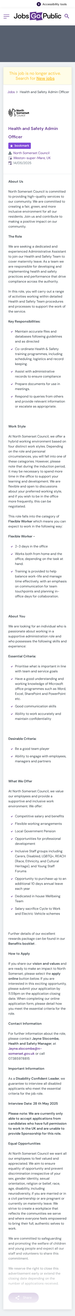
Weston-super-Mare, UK (32, 158)
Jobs (11, 92)
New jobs (45, 78)
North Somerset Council (31, 153)
